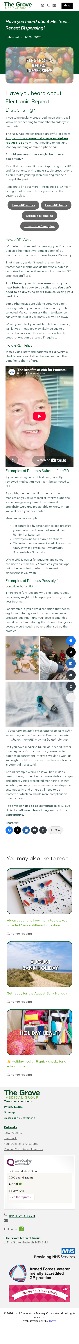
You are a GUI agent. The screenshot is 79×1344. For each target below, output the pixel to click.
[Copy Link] (43, 830)
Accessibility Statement (19, 1118)
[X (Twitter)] (17, 830)
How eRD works (23, 205)
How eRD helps (56, 205)
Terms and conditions (18, 1101)
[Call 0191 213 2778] (49, 5)
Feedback (10, 1138)
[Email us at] (55, 5)
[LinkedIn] (26, 830)
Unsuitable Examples (39, 226)
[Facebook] (9, 830)
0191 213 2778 (22, 1216)
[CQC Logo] (19, 1165)
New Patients (13, 1132)
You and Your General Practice (23, 1149)
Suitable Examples (39, 216)
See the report (19, 1197)
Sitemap (9, 1112)
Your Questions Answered (21, 1143)
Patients (10, 1127)
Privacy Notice (13, 1106)
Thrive (52, 1320)
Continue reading (19, 933)
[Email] (34, 830)
